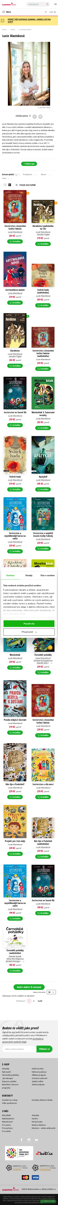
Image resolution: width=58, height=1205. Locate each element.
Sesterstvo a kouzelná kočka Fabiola (15, 227)
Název (43, 174)
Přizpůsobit (27, 632)
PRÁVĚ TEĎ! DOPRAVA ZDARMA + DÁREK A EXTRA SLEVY (29, 20)
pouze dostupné (28, 185)
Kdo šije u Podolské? (15, 784)
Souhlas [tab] (10, 575)
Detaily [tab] (28, 575)
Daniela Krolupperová (43, 660)
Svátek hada (15, 476)
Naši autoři (6, 1072)
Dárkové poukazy (39, 1072)
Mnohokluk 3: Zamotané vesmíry (43, 413)
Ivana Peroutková (42, 658)
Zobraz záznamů (39, 992)
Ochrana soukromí (39, 1078)
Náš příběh (6, 1115)
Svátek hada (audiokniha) (43, 291)
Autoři (13, 29)
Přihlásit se (44, 1049)
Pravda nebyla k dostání (15, 720)
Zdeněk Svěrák (43, 663)
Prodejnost (27, 174)
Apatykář (43, 476)
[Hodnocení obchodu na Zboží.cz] (44, 1152)
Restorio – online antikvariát (43, 1128)
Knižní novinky (38, 1068)
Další (40, 1000)
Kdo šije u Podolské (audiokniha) (43, 842)
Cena (4, 178)
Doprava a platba (9, 1081)
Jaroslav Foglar (43, 234)
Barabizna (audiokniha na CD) (43, 227)
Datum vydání (8, 174)
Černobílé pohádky (43, 655)
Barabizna (15, 350)
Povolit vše (29, 623)
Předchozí (20, 1000)
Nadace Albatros (39, 1125)
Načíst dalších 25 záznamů (29, 987)
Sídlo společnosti (9, 1103)
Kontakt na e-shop (9, 1100)
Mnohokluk (15, 655)
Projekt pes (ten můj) (15, 841)
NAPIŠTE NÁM (49, 1201)
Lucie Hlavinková (15, 232)
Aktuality (5, 1068)
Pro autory (6, 1125)
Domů (4, 29)
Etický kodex (37, 1121)
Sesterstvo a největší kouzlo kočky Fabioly (43, 534)
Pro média (6, 1131)
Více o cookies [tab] (47, 575)
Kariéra (35, 1118)
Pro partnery (7, 1128)
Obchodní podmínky (10, 1075)
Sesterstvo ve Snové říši (15, 412)
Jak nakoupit (7, 1078)
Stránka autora (22, 115)
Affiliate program (39, 1075)
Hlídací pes (30, 163)
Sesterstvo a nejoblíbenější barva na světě (15, 536)
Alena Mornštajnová (14, 958)
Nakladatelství (8, 1118)
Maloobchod (7, 1121)
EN (55, 4)
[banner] (14, 3)
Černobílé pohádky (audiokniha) (15, 951)
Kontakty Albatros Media (42, 1100)
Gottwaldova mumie (15, 290)
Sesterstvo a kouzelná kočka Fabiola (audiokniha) (43, 353)
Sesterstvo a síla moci (43, 784)
